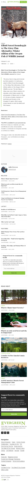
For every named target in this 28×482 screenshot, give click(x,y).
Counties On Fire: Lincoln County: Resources (13, 356)
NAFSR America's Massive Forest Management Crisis (12, 381)
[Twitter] (5, 433)
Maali (9, 477)
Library (3, 43)
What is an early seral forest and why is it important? (14, 332)
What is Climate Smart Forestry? (9, 178)
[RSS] (8, 433)
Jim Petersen (4, 180)
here (5, 135)
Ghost (4, 477)
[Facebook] (2, 433)
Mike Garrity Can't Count (7, 222)
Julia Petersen (13, 167)
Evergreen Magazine (10, 475)
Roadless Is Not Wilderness (8, 209)
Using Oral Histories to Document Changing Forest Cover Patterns (12, 198)
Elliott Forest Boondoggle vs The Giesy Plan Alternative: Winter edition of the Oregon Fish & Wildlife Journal (14, 116)
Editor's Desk (4, 469)
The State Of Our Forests (18, 467)
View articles (12, 169)
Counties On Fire (5, 353)
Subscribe (23, 2)
